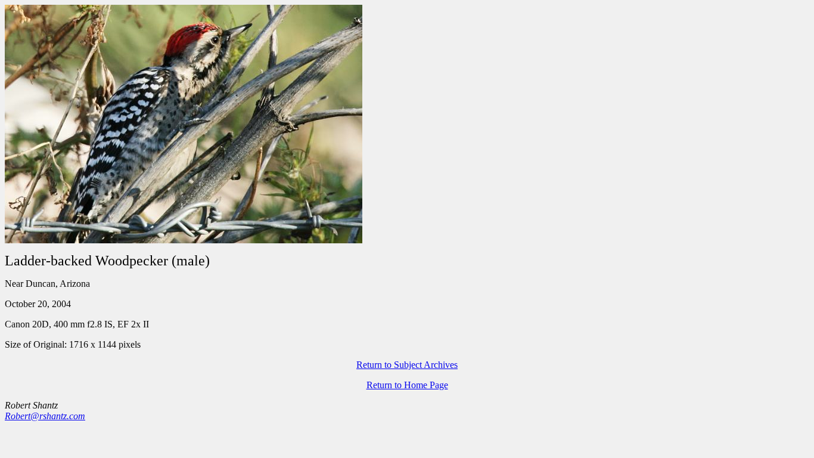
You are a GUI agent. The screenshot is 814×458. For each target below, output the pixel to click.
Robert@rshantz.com (45, 416)
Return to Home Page (407, 385)
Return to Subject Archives (407, 365)
